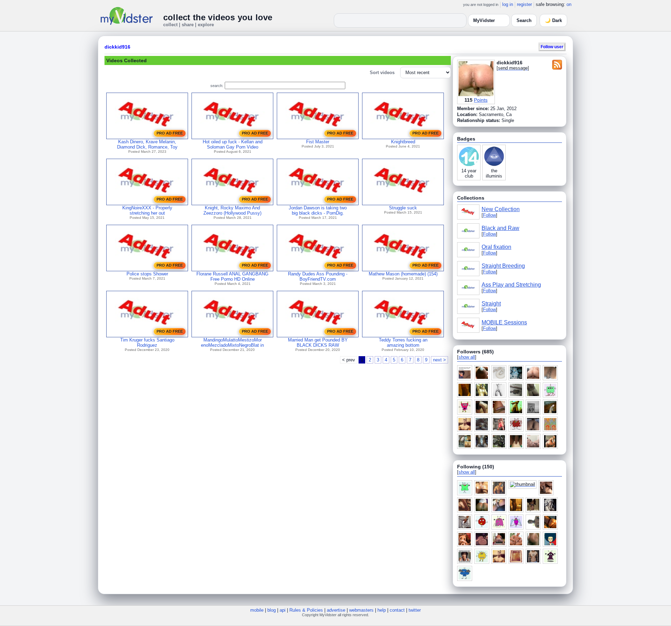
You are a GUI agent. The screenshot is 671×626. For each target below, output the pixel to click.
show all (467, 357)
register (524, 4)
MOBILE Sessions (504, 322)
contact (397, 610)
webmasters (361, 610)
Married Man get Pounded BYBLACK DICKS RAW (318, 342)
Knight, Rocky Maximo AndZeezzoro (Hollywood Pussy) (232, 210)
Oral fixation (496, 247)
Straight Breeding (503, 266)
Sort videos (382, 72)
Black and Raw (500, 228)
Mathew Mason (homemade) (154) (403, 273)
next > (439, 359)
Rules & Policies (306, 610)
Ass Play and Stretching (511, 285)
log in (507, 4)
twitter (415, 610)
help (381, 610)
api (283, 610)
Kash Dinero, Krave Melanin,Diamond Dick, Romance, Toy (147, 144)
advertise (336, 610)
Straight (491, 304)
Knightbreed (403, 141)
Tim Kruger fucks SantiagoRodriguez (147, 342)
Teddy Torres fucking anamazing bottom (403, 342)
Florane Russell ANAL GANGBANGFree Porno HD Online (232, 276)
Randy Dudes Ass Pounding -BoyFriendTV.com (317, 276)
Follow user (552, 46)
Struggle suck (403, 207)
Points (481, 100)
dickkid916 (117, 47)
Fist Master (317, 141)
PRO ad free (170, 133)
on (569, 4)
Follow (489, 215)
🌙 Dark (553, 20)
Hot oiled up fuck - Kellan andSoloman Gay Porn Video (232, 144)
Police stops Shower (147, 273)
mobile (257, 610)
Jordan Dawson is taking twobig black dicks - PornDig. (318, 210)
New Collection (501, 209)
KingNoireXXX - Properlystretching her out (147, 210)
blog (271, 610)
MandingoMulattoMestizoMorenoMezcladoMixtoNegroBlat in (232, 342)
